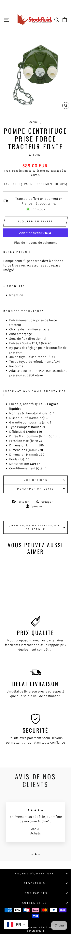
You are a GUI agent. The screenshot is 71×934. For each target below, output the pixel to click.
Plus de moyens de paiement (35, 242)
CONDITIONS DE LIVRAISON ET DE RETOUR (35, 527)
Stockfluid (35, 883)
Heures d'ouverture (34, 873)
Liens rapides (34, 893)
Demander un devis (35, 488)
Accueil (34, 122)
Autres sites (34, 903)
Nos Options (35, 480)
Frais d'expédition (16, 170)
